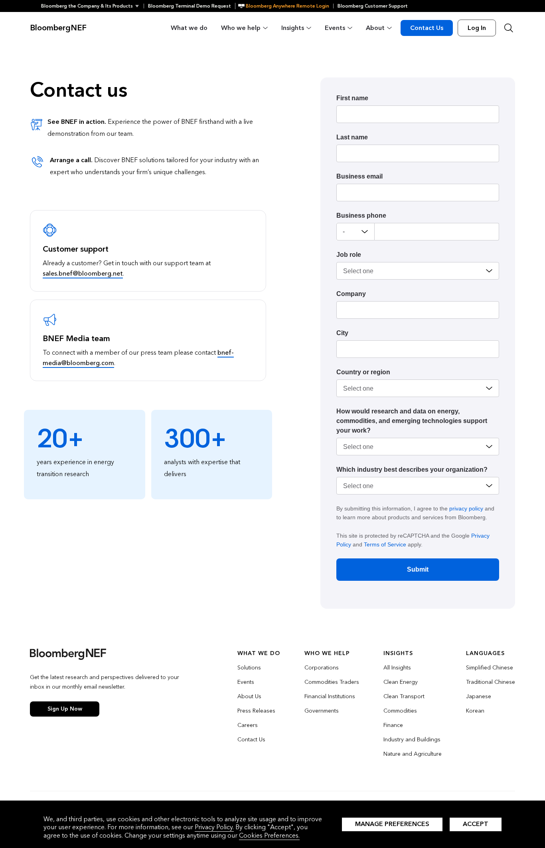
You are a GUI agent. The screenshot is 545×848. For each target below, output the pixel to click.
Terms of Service (385, 544)
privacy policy (466, 508)
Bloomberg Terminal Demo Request (189, 6)
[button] (92, 6)
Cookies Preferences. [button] (269, 835)
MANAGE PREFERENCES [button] (392, 824)
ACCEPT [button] (475, 824)
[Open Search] (508, 28)
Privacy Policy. (214, 827)
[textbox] (437, 231)
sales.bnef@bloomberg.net (83, 273)
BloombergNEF (58, 28)
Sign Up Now (64, 709)
